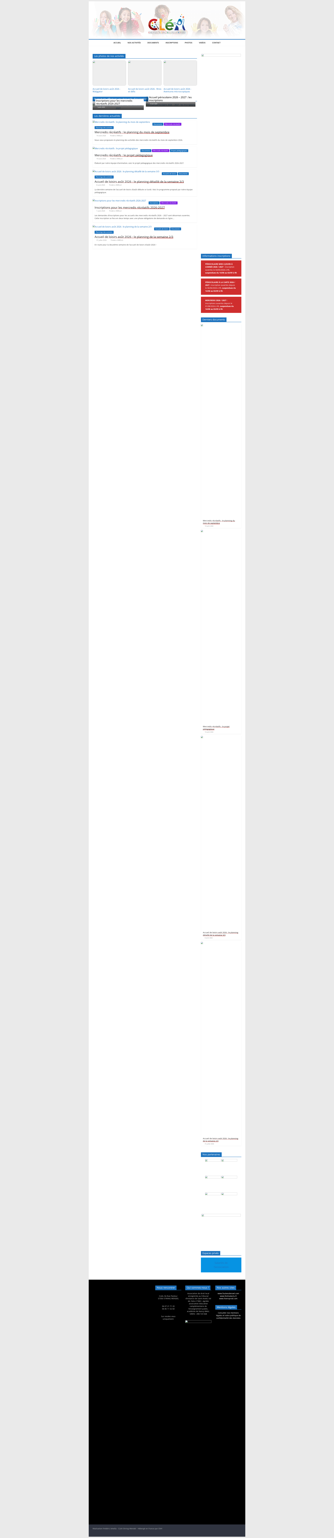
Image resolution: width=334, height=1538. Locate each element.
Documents (153, 42)
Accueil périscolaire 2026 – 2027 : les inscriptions (170, 98)
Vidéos (202, 42)
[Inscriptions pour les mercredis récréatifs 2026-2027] (119, 200)
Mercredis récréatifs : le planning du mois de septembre (132, 132)
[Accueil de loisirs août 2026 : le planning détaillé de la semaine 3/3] (126, 171)
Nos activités (134, 42)
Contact (216, 42)
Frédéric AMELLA (116, 136)
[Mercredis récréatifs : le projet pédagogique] (115, 148)
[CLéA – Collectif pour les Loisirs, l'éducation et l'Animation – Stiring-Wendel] (167, 2)
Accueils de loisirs (169, 174)
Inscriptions (172, 42)
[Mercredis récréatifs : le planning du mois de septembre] (121, 122)
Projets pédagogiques (179, 150)
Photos (188, 42)
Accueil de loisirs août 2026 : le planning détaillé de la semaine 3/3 (139, 181)
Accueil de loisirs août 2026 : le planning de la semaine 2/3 (134, 237)
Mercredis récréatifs (172, 124)
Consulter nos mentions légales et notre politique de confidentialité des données (228, 1315)
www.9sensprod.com (228, 1298)
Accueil (117, 42)
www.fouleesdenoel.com (228, 1293)
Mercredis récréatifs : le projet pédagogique (124, 155)
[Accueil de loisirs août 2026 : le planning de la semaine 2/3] (122, 226)
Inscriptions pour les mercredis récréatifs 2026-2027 (114, 102)
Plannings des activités (104, 127)
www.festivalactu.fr (228, 1296)
